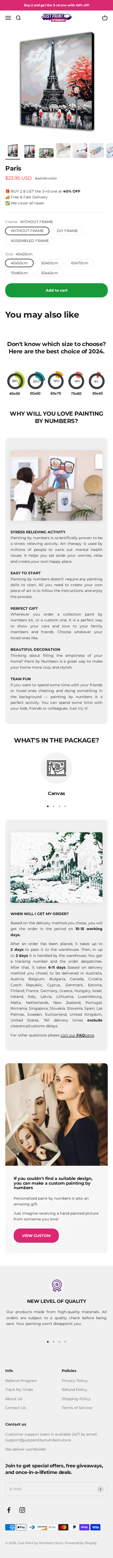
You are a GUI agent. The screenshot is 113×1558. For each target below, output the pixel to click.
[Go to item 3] (46, 153)
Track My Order (19, 1389)
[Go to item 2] (29, 152)
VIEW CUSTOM (36, 1235)
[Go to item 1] (12, 151)
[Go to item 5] (80, 151)
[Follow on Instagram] (22, 1510)
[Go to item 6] (96, 151)
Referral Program (21, 1380)
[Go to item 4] (63, 151)
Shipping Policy (76, 1398)
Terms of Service (77, 1407)
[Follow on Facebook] (8, 1510)
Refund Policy (74, 1389)
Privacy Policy (75, 1380)
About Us (13, 1398)
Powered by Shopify (81, 1543)
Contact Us (15, 1407)
